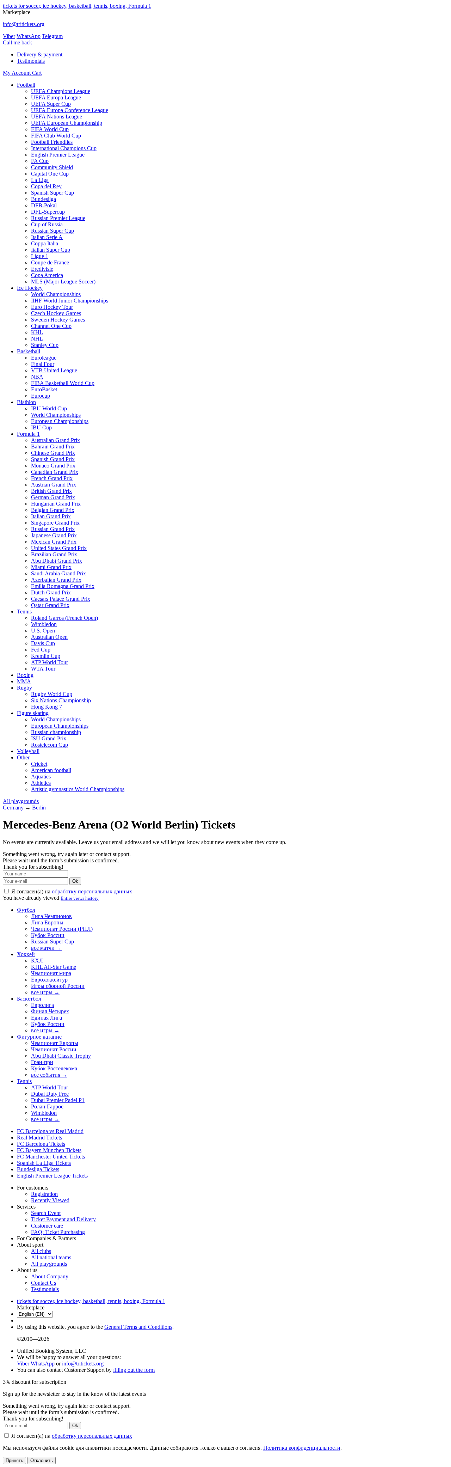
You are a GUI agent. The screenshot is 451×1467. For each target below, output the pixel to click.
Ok (75, 881)
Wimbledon (44, 624)
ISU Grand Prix (48, 738)
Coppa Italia (44, 243)
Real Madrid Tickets (39, 1138)
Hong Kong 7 (46, 707)
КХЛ (37, 961)
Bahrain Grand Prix (53, 447)
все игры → (45, 992)
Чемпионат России (53, 1049)
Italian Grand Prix (51, 516)
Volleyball (28, 751)
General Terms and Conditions (138, 1327)
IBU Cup (41, 427)
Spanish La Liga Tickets (44, 1163)
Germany (13, 808)
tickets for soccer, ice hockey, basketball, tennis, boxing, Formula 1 (77, 6)
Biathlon (26, 402)
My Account (17, 73)
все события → (49, 1075)
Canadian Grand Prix (54, 472)
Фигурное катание (39, 1037)
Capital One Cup (50, 174)
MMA (24, 681)
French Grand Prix (52, 478)
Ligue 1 (39, 256)
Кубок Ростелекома (54, 1068)
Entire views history (80, 898)
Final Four (42, 364)
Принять (14, 1460)
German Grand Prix (53, 497)
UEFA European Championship (66, 123)
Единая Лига (46, 1018)
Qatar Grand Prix (50, 605)
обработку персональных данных (92, 891)
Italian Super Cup (50, 250)
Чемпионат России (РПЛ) (62, 929)
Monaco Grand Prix (53, 466)
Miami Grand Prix (51, 567)
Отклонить (41, 1460)
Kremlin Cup (45, 656)
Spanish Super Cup (52, 193)
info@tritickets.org (23, 24)
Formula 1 (28, 434)
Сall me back (17, 42)
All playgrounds (21, 801)
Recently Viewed (50, 1200)
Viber (9, 36)
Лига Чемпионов (51, 916)
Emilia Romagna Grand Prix (62, 586)
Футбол (26, 910)
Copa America (47, 275)
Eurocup (40, 396)
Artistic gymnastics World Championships (77, 789)
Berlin (39, 808)
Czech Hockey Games (56, 313)
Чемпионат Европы (54, 1043)
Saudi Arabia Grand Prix (58, 573)
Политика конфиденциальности (301, 1448)
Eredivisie (42, 269)
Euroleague (43, 358)
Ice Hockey (30, 288)
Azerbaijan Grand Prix (56, 580)
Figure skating (33, 713)
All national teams (51, 1257)
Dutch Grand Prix (51, 592)
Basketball (28, 351)
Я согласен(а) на (71, 891)
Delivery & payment (39, 54)
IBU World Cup (49, 408)
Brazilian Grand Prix (54, 554)
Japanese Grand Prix (54, 535)
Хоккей (26, 954)
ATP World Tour (49, 662)
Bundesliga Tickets (38, 1169)
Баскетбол (29, 999)
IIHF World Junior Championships (69, 301)
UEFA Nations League (56, 117)
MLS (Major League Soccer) (63, 282)
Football (26, 85)
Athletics (41, 783)
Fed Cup (40, 650)
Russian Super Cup (52, 231)
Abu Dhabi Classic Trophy (61, 1056)
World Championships (56, 294)
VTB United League (54, 370)
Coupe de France (50, 262)
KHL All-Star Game (53, 967)
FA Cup (40, 161)
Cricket (39, 764)
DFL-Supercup (48, 212)
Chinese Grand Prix (53, 453)
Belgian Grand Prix (52, 510)
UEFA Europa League (56, 97)
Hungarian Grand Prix (56, 504)
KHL (37, 332)
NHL (37, 339)
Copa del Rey (46, 186)
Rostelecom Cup (49, 745)
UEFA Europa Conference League (69, 110)
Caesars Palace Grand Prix (60, 599)
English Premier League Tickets (52, 1176)
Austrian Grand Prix (53, 485)
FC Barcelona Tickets (41, 1144)
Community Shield (52, 167)
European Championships (59, 421)
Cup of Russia (47, 224)
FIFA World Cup (50, 129)
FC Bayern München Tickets (49, 1150)
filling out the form (134, 1370)
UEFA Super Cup (51, 104)
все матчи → (46, 948)
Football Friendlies (52, 142)
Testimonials (31, 61)
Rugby (24, 688)
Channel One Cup (51, 326)
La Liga (40, 180)
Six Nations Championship (61, 700)
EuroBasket (44, 389)
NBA (37, 377)
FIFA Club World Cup (56, 136)
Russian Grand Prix (53, 529)
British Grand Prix (51, 491)
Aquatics (41, 777)
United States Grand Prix (59, 548)
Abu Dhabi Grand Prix (56, 561)
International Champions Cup (64, 148)
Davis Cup (43, 643)
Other (23, 757)
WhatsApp (29, 36)
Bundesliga (43, 199)
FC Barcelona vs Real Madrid (50, 1131)
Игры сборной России (58, 986)
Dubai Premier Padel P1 (58, 1100)
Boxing (25, 675)
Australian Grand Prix (55, 440)
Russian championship (56, 732)
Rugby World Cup (51, 694)
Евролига (42, 1005)
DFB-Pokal (44, 205)
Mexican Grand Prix (53, 542)
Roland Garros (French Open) (64, 618)
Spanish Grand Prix (53, 459)
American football (51, 770)
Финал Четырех (50, 1011)
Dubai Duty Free (50, 1094)
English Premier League (58, 155)
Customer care (47, 1226)
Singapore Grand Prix (55, 523)
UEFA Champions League (60, 91)
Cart (37, 73)
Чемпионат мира (51, 973)
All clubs (41, 1251)
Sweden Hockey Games (58, 320)
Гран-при (42, 1062)
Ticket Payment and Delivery (63, 1219)
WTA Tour (43, 669)
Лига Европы (47, 922)
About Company (49, 1276)
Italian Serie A (47, 237)
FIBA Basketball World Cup (62, 383)
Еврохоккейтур (49, 980)
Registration (44, 1194)
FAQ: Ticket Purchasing (58, 1232)
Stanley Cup (44, 345)
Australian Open (49, 637)
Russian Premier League (58, 218)
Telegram (52, 36)
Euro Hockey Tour (52, 307)
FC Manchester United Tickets (51, 1157)
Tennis (24, 612)
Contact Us (43, 1283)
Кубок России (47, 935)
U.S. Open (43, 631)
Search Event (46, 1213)
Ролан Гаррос (47, 1107)
